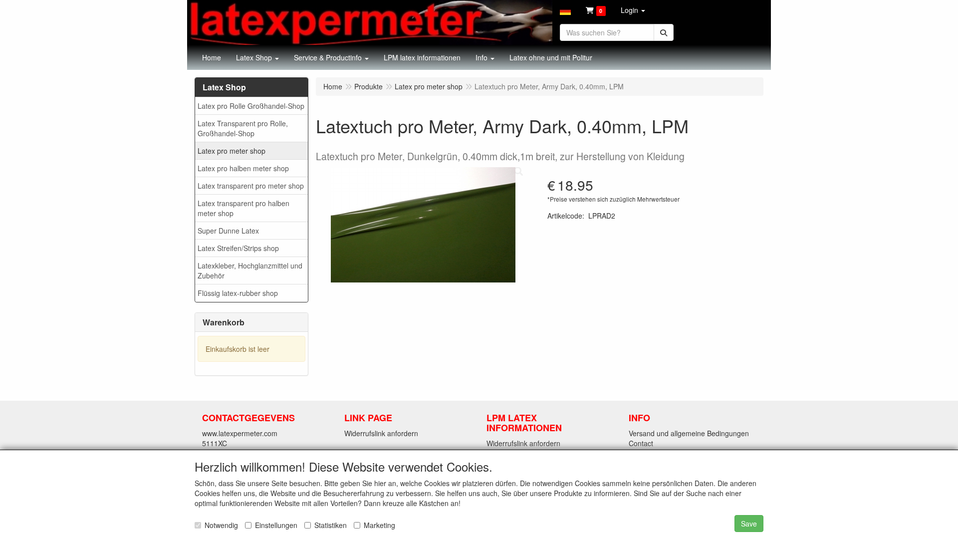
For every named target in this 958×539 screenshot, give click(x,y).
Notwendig (221, 525)
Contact (641, 443)
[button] (565, 10)
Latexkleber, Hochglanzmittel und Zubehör (250, 270)
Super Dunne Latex (228, 231)
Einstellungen (276, 525)
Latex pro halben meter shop (243, 168)
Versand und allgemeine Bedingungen (689, 433)
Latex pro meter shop (231, 151)
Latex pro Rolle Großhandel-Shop (251, 106)
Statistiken (330, 525)
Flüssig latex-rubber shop (238, 293)
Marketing (379, 525)
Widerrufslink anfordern (381, 433)
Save (749, 524)
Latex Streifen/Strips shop (238, 248)
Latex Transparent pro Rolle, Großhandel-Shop (243, 128)
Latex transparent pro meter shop (251, 186)
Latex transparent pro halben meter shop (243, 208)
